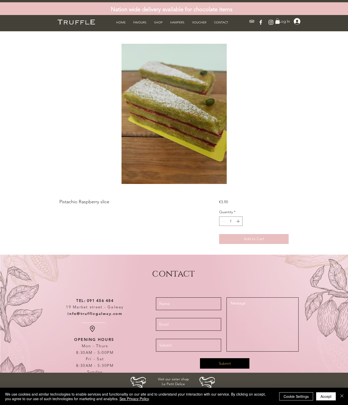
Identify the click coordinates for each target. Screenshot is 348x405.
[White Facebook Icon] (261, 22)
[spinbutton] (230, 221)
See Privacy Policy (134, 398)
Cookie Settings (296, 396)
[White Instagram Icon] (271, 22)
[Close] (342, 396)
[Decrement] (223, 221)
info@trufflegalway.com (95, 313)
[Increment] (238, 221)
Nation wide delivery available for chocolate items (171, 9)
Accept (325, 396)
